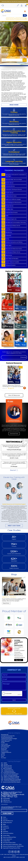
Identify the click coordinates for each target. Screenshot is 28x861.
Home (4, 817)
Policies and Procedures (6, 740)
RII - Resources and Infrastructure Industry (10, 782)
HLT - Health (4, 762)
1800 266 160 (18, 713)
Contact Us (5, 826)
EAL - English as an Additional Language (10, 776)
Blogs (4, 824)
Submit (14, 700)
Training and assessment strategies (9, 738)
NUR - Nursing (4, 764)
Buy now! (19, 660)
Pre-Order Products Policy (9, 842)
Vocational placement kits (7, 737)
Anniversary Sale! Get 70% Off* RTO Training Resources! (14, 1)
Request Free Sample (20, 18)
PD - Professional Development (8, 772)
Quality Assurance (7, 822)
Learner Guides (4, 744)
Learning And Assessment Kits (8, 735)
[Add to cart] (24, 389)
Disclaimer (5, 831)
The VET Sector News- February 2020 (13, 597)
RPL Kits (3, 755)
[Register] (18, 5)
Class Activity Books (5, 745)
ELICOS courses (4, 751)
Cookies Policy (6, 840)
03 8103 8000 (10, 713)
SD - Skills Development (6, 768)
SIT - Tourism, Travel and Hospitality (9, 775)
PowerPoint (4, 749)
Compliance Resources (6, 752)
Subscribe (23, 357)
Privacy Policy (6, 835)
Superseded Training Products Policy (11, 848)
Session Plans (4, 748)
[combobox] (14, 60)
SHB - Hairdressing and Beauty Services (10, 778)
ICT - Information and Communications (9, 773)
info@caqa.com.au (7, 801)
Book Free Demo (10, 18)
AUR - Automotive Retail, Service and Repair (11, 779)
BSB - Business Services (6, 765)
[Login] (22, 5)
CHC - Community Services (7, 769)
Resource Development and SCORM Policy (13, 846)
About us (5, 819)
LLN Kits (3, 753)
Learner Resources (5, 741)
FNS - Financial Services (6, 767)
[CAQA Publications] (6, 10)
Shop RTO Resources (8, 820)
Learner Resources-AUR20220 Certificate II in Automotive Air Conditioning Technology (11, 386)
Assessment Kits (4, 734)
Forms (2, 756)
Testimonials (6, 828)
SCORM (3, 742)
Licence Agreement (7, 839)
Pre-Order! (3, 757)
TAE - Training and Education (7, 771)
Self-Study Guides (5, 746)
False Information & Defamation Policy (12, 844)
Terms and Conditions (8, 833)
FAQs (4, 829)
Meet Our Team (14, 525)
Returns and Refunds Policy (9, 837)
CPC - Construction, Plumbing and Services (10, 780)
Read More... (6, 604)
